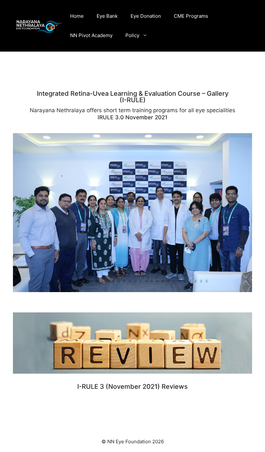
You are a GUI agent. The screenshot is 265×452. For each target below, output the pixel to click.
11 (113, 281)
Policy (132, 35)
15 (135, 281)
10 (108, 281)
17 (146, 281)
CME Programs (191, 16)
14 (130, 281)
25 (190, 281)
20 (163, 281)
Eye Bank (107, 16)
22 (174, 281)
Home (77, 16)
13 (124, 281)
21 (168, 281)
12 (119, 281)
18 (152, 281)
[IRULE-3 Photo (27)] (132, 292)
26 (196, 281)
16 (141, 281)
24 (185, 281)
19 (157, 281)
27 (201, 281)
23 (179, 281)
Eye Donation (146, 16)
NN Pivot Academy (91, 35)
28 (207, 281)
